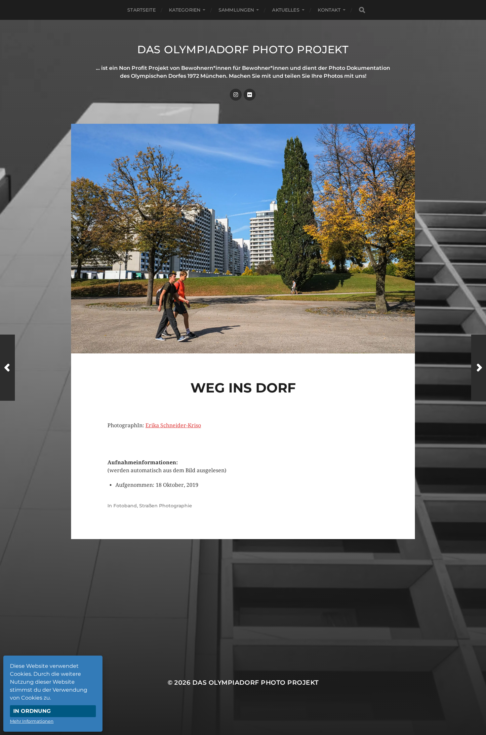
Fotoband (125, 506)
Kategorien (184, 10)
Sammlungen (236, 10)
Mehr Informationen (32, 721)
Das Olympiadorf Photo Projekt (243, 49)
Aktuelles (285, 10)
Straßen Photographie (165, 506)
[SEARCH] (362, 10)
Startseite (141, 10)
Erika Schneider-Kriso (173, 425)
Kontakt (329, 10)
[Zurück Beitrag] (7, 368)
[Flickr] (250, 95)
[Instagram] (236, 95)
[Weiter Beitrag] (478, 368)
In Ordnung (32, 711)
